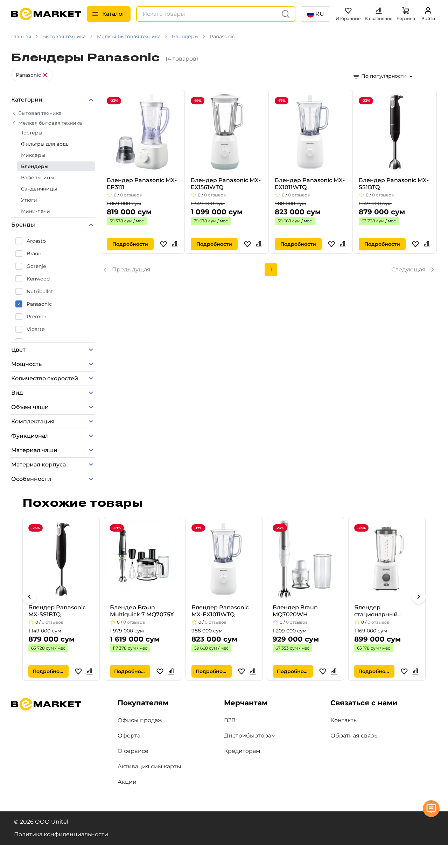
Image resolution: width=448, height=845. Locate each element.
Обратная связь (353, 735)
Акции (127, 781)
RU (319, 14)
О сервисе (133, 751)
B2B (230, 720)
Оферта (129, 735)
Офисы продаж (140, 720)
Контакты (344, 720)
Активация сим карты (149, 766)
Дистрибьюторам (250, 735)
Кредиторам (242, 751)
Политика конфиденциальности (61, 834)
